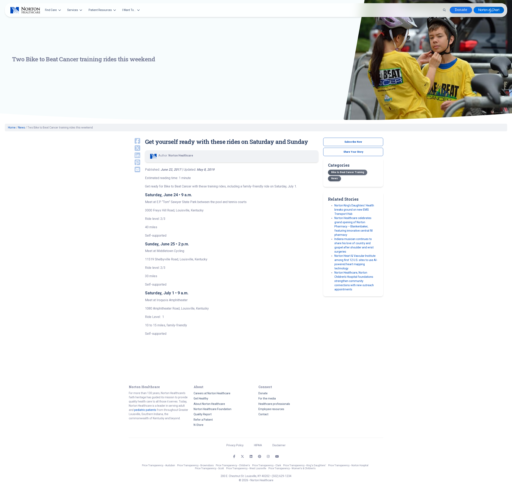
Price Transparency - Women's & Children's (292, 468)
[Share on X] (134, 148)
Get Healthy (201, 398)
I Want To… (129, 10)
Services (72, 10)
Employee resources (271, 409)
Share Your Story (353, 151)
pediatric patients (145, 409)
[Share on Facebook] (134, 141)
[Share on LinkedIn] (134, 155)
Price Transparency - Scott (209, 468)
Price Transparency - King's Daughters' (304, 465)
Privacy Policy (235, 445)
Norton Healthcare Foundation (212, 409)
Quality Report (203, 414)
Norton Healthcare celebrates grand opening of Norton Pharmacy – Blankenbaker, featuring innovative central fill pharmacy (353, 226)
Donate (461, 9)
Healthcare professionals (274, 403)
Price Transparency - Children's (233, 465)
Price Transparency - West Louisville (246, 468)
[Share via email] (134, 169)
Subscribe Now (353, 141)
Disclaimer (279, 445)
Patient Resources (100, 10)
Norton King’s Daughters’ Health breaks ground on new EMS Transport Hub (354, 209)
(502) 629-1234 (281, 476)
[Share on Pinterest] (134, 162)
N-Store (198, 424)
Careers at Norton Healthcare (212, 393)
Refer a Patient (203, 419)
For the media (267, 398)
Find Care (51, 10)
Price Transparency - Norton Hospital (348, 465)
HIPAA (258, 445)
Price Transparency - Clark (266, 465)
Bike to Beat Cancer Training (347, 172)
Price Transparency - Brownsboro (195, 465)
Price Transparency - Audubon (158, 465)
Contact (263, 414)
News (21, 127)
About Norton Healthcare (209, 403)
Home (12, 127)
